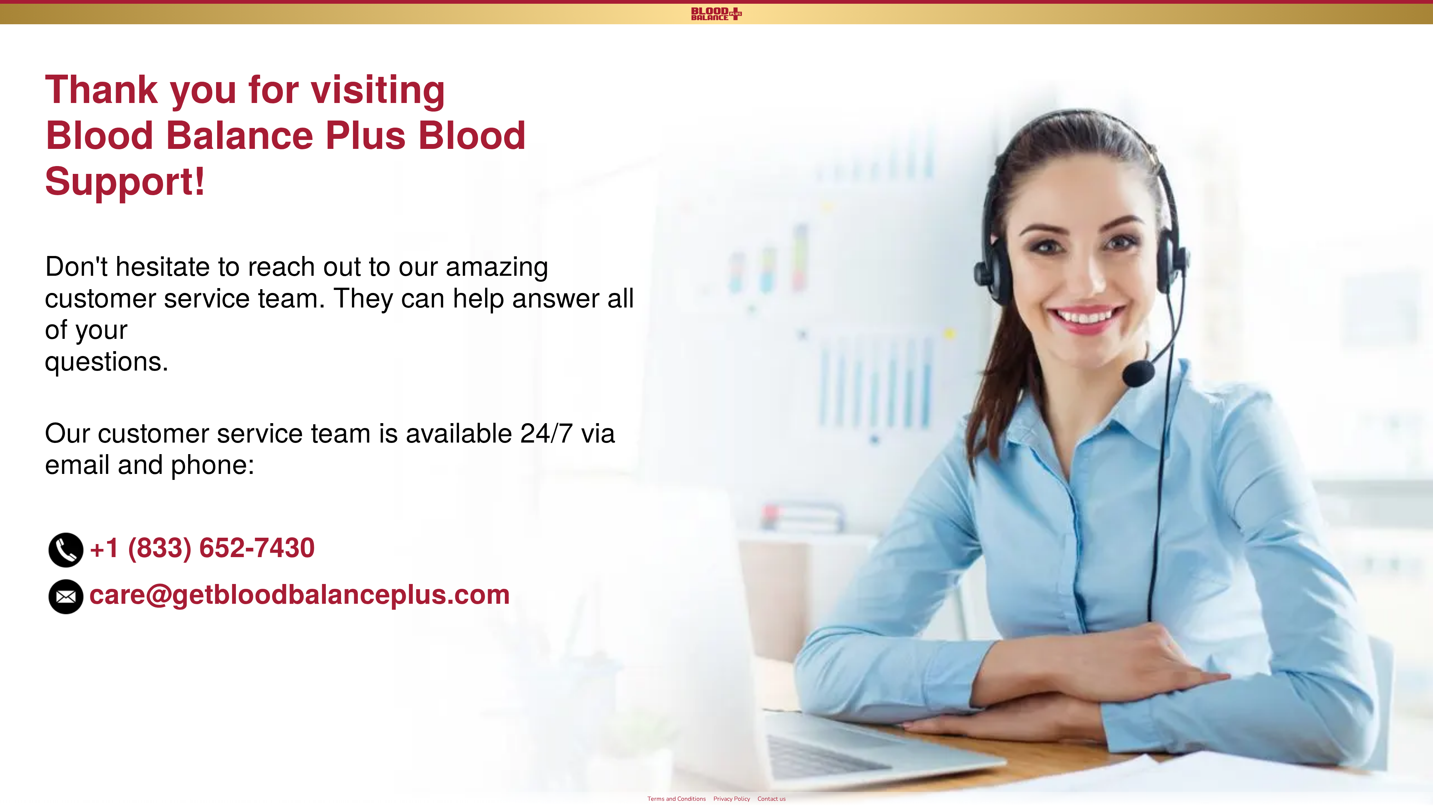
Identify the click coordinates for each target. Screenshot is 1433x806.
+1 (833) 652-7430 (202, 546)
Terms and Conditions (676, 799)
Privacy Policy (732, 799)
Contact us (772, 799)
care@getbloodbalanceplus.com (300, 592)
